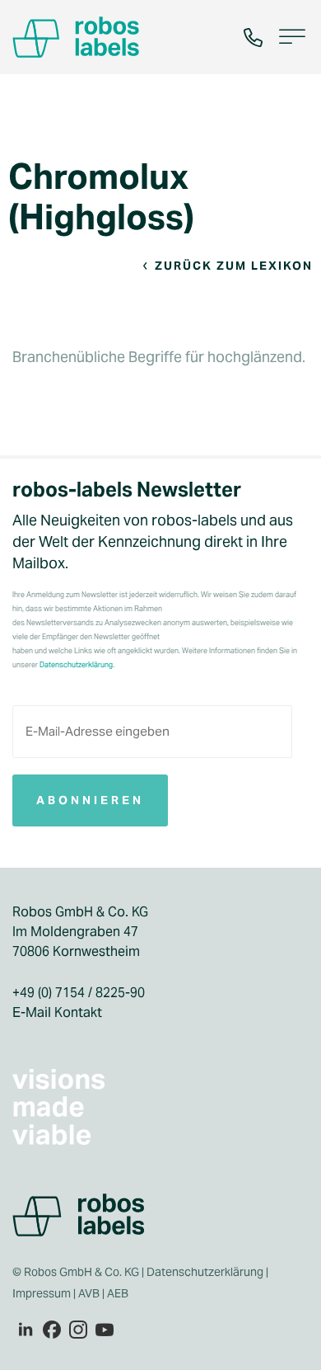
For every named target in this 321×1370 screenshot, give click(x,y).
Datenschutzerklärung (205, 1271)
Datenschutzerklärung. (77, 665)
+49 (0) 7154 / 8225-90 (78, 992)
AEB (119, 1293)
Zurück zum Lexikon (234, 265)
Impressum (41, 1293)
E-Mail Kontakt (57, 1012)
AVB (89, 1293)
